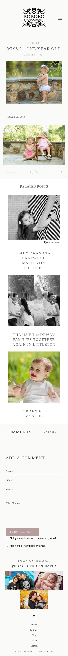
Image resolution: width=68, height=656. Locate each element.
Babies (34, 43)
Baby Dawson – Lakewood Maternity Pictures (34, 231)
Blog (34, 635)
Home (34, 625)
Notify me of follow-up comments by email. (33, 538)
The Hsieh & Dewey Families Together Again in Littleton (34, 311)
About (34, 640)
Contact (34, 646)
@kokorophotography (34, 566)
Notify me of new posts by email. (28, 546)
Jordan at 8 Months (34, 385)
